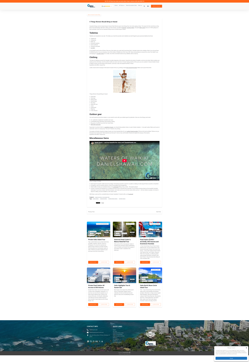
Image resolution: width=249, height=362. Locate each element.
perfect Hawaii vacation (132, 131)
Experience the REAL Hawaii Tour (97, 65)
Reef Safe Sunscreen (96, 124)
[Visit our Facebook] (88, 341)
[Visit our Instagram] (93, 341)
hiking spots (142, 27)
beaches (124, 27)
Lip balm (93, 48)
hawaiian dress (103, 198)
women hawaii (122, 198)
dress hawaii (95, 198)
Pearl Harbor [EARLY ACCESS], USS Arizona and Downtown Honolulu (149, 242)
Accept (231, 358)
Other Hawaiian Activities (118, 336)
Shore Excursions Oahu (131, 5)
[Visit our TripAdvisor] (96, 341)
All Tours (115, 331)
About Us (115, 337)
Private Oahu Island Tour (96, 239)
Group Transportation (118, 334)
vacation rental (100, 53)
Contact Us (115, 340)
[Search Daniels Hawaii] (144, 6)
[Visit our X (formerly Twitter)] (99, 341)
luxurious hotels (130, 27)
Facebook (130, 194)
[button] (246, 348)
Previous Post (91, 211)
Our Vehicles (116, 339)
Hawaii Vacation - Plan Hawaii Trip (102, 197)
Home (116, 5)
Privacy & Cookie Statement (124, 354)
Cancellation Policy (117, 342)
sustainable (115, 186)
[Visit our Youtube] (102, 341)
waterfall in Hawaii (109, 127)
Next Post (158, 211)
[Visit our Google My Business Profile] (91, 341)
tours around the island (131, 67)
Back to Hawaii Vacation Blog (94, 14)
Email (103, 202)
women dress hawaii (112, 198)
